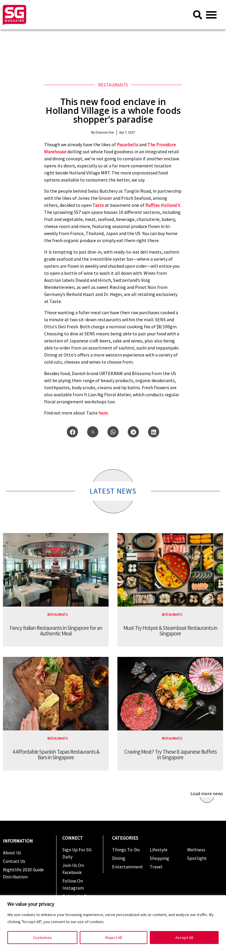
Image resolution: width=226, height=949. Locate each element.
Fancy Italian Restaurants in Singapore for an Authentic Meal (56, 630)
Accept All (184, 937)
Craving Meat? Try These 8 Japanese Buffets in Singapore (170, 754)
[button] (211, 15)
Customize (42, 937)
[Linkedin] (153, 431)
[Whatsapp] (113, 431)
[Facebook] (72, 431)
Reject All (113, 937)
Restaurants (113, 85)
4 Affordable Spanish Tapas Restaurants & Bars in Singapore (55, 754)
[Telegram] (133, 431)
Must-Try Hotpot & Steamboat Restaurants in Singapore (170, 630)
